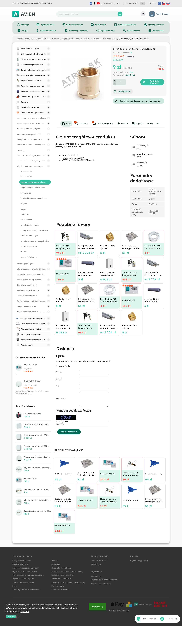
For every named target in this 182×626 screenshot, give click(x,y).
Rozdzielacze (98, 24)
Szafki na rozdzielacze (125, 24)
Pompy (22, 30)
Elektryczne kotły (20, 564)
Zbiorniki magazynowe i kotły (25, 568)
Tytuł (58, 386)
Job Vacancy (131, 3)
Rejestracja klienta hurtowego (104, 580)
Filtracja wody (155, 30)
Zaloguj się (96, 576)
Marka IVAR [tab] (153, 123)
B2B (119, 3)
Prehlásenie (142, 163)
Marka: (118, 60)
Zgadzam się (97, 607)
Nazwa (59, 372)
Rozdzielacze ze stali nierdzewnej (67, 572)
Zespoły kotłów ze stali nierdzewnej (68, 582)
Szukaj (120, 14)
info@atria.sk (169, 618)
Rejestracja (96, 572)
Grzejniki (56, 564)
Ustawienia (11, 617)
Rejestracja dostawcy (101, 583)
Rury (14, 586)
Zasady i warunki (99, 556)
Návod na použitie (145, 155)
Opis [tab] (68, 123)
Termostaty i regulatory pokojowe (28, 575)
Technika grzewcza (22, 556)
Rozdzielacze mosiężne (62, 575)
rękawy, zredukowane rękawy (155, 191)
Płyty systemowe (45, 24)
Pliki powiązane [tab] (103, 123)
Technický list (143, 146)
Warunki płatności (99, 561)
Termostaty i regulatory (76, 30)
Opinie (139, 123)
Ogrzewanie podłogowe (23, 579)
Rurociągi (23, 24)
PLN (151, 3)
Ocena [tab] (124, 123)
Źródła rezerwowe (60, 590)
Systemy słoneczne (154, 24)
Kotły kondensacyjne (72, 24)
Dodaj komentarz (69, 432)
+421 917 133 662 (147, 618)
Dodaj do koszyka (154, 82)
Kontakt (108, 3)
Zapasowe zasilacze (46, 30)
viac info (25, 611)
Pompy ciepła (58, 586)
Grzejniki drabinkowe (61, 568)
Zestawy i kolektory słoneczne (26, 590)
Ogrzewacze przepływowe (24, 572)
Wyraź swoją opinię (139, 561)
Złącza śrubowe (131, 30)
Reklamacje (96, 564)
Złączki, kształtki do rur (23, 582)
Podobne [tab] (81, 123)
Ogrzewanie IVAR (105, 30)
